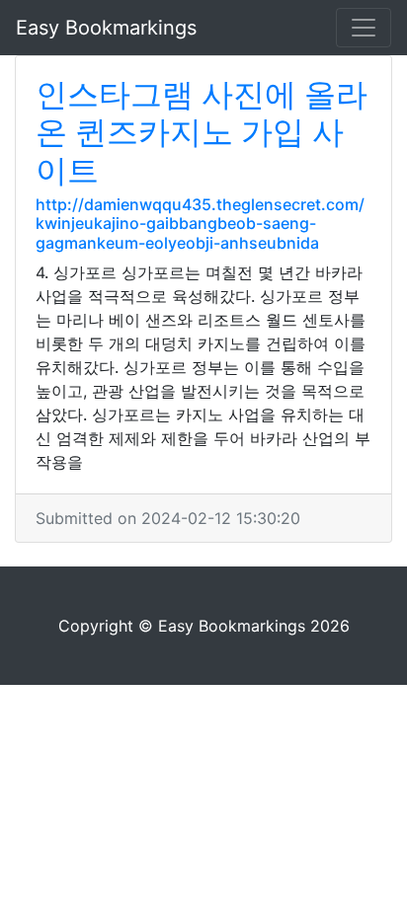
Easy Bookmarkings (106, 27)
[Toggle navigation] (363, 27)
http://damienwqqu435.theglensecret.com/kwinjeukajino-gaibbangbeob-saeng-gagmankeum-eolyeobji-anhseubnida (200, 223)
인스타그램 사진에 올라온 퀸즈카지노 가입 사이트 (201, 132)
